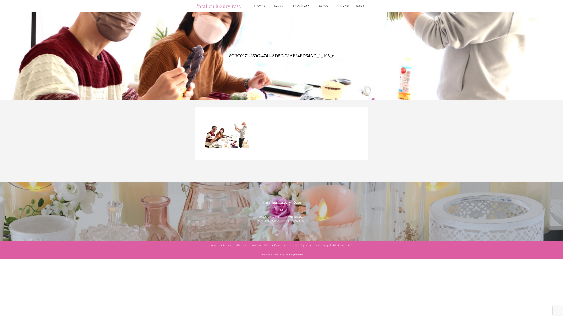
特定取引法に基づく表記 (340, 245)
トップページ (260, 6)
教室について (279, 6)
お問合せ (276, 245)
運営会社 (360, 6)
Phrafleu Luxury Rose (281, 202)
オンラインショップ (292, 245)
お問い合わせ (342, 6)
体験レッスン (323, 6)
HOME (214, 245)
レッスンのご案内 (301, 6)
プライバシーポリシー (315, 245)
